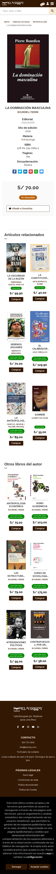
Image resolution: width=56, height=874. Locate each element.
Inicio (7, 22)
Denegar (16, 866)
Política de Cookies (28, 790)
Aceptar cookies (39, 866)
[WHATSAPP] (38, 727)
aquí (48, 853)
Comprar (16, 299)
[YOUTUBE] (33, 727)
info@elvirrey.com (28, 747)
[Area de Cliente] (47, 3)
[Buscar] (52, 10)
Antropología (40, 22)
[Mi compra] (43, 3)
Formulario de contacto (28, 752)
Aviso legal (28, 775)
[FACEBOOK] (18, 727)
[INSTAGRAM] (28, 727)
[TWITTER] (23, 727)
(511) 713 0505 (28, 742)
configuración (34, 857)
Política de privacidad (28, 785)
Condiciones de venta (28, 780)
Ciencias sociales (21, 22)
